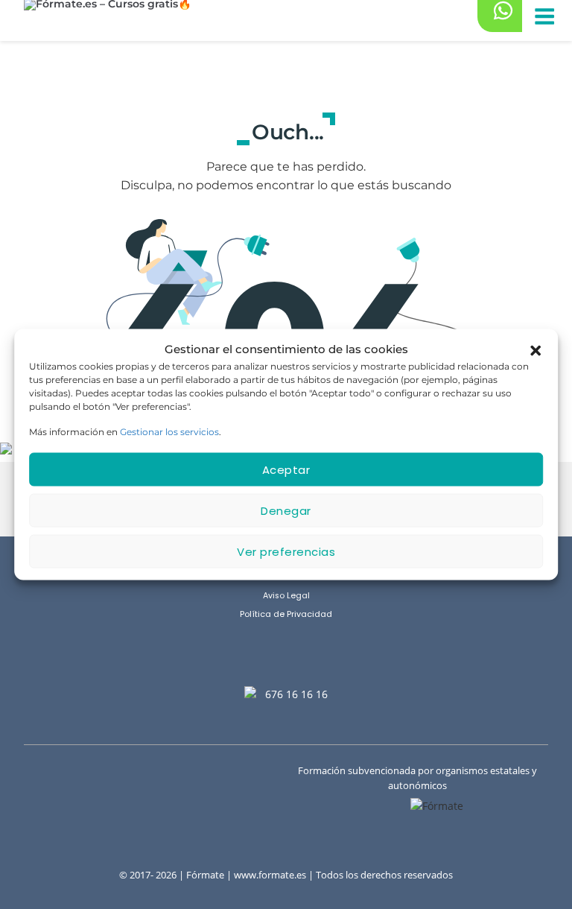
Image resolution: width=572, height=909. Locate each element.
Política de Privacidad (286, 614)
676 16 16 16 (296, 694)
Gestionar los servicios (169, 431)
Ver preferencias (286, 551)
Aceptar (286, 469)
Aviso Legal (286, 595)
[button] (535, 349)
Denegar (286, 510)
